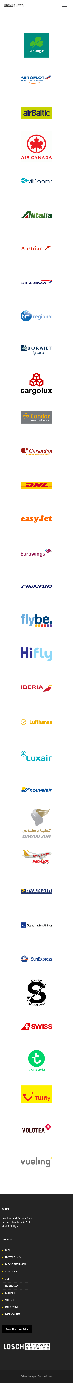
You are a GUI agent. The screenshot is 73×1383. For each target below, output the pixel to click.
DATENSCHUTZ (12, 1314)
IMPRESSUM (11, 1307)
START (8, 1250)
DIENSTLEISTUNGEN (15, 1264)
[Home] (14, 5)
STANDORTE (11, 1271)
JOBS (8, 1278)
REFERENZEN (11, 1285)
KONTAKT (10, 1292)
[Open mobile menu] (65, 7)
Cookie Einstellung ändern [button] (17, 1329)
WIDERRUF (10, 1300)
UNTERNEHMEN (13, 1257)
